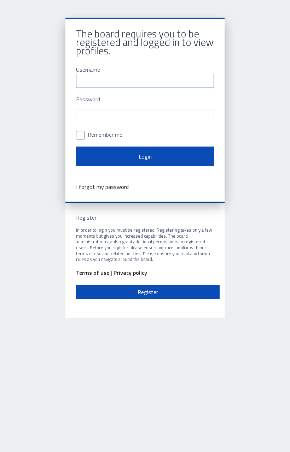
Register (148, 292)
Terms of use (92, 272)
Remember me (104, 134)
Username (88, 69)
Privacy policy (130, 272)
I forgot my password (102, 187)
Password (88, 99)
